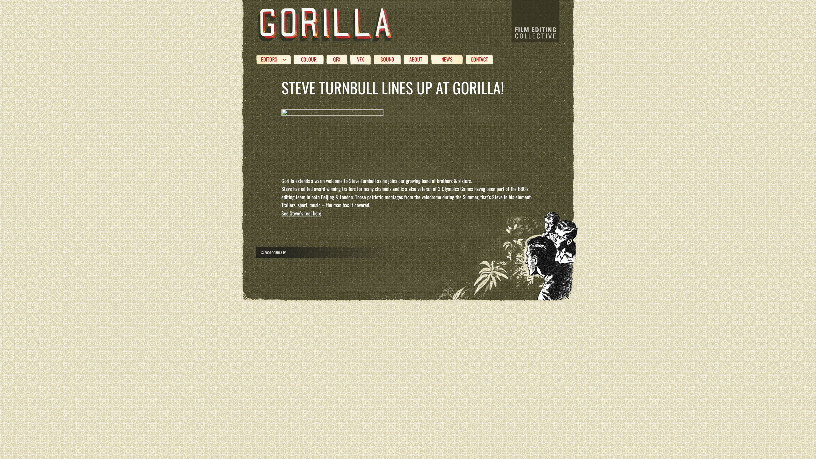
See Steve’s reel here (301, 213)
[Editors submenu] (284, 59)
